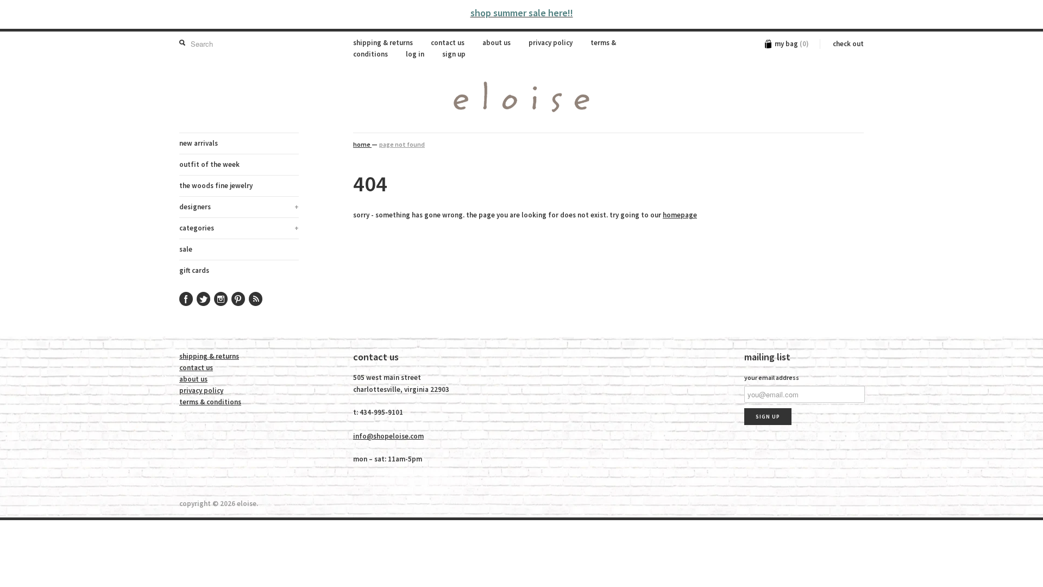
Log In (415, 54)
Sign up (454, 54)
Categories (239, 228)
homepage (680, 215)
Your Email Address (771, 377)
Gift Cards (194, 270)
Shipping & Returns (383, 42)
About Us (496, 42)
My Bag (792, 43)
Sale (185, 249)
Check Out (848, 43)
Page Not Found (402, 144)
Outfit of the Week (209, 164)
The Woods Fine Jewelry (216, 185)
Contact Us (447, 42)
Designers (239, 206)
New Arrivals (198, 143)
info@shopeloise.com (388, 436)
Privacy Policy (551, 42)
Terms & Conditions (210, 402)
